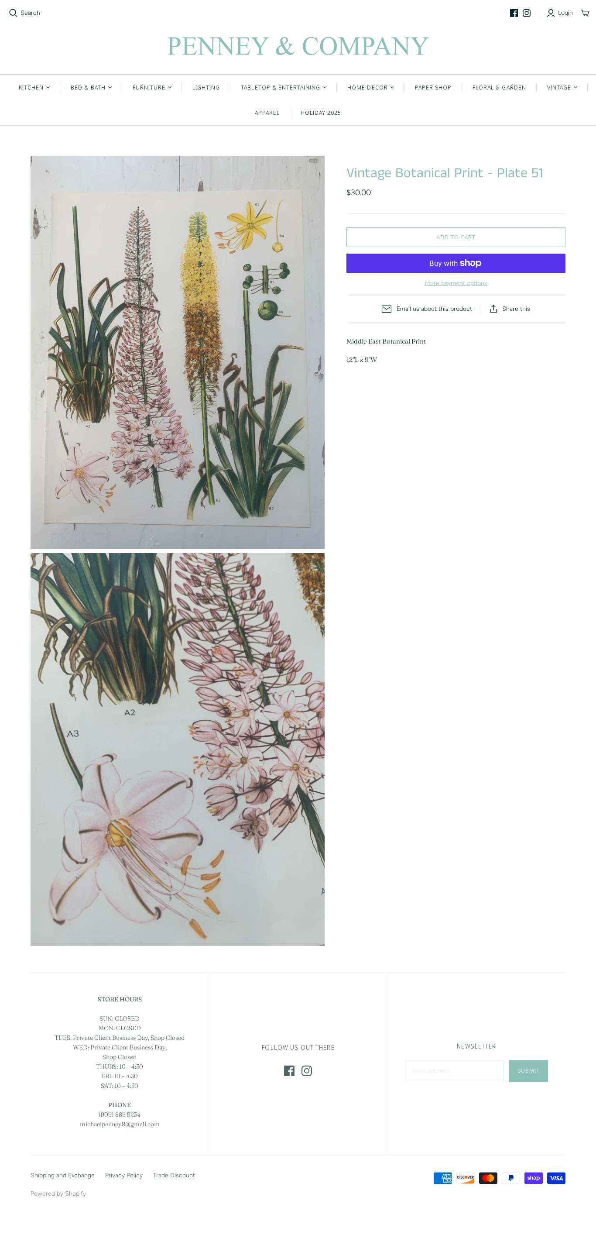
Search (30, 13)
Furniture (149, 87)
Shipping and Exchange (63, 1175)
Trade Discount (174, 1175)
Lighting (206, 87)
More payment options (456, 283)
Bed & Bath (88, 87)
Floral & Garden (499, 87)
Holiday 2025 (321, 113)
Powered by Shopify (58, 1193)
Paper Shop (433, 87)
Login (565, 13)
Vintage (559, 87)
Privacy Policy (124, 1175)
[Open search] (13, 13)
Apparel (267, 113)
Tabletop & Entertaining (280, 87)
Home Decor (367, 87)
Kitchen (31, 87)
